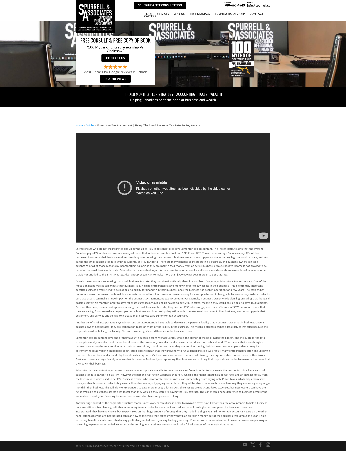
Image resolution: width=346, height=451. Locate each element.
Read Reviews (115, 79)
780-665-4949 (234, 4)
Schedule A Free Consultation (160, 5)
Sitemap (143, 446)
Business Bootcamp (230, 13)
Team (148, 13)
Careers (150, 16)
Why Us (179, 13)
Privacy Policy (160, 446)
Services (163, 13)
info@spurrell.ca (258, 5)
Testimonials (199, 13)
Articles (90, 125)
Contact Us (115, 58)
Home (79, 125)
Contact (257, 13)
